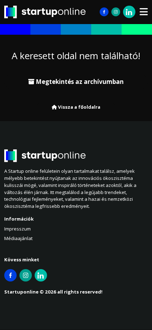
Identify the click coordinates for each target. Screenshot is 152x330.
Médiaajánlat (18, 238)
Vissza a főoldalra (78, 107)
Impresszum (17, 229)
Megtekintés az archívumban (79, 82)
